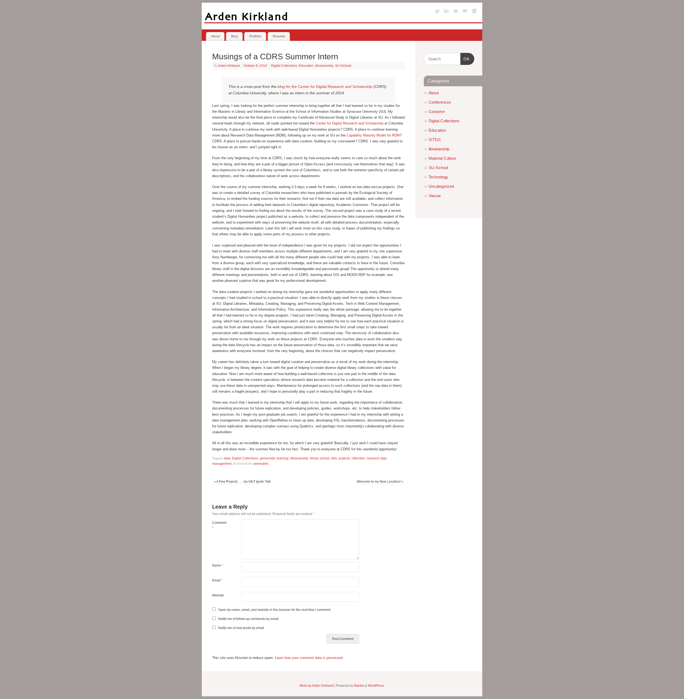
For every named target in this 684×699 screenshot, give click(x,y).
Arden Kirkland (229, 65)
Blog (234, 36)
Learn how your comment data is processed (309, 658)
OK (465, 58)
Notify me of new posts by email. (241, 628)
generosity (267, 458)
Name (217, 565)
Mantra (359, 685)
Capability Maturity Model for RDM (373, 135)
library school (319, 458)
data (227, 458)
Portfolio (255, 36)
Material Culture (442, 158)
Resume (279, 36)
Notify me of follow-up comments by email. (248, 618)
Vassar (435, 195)
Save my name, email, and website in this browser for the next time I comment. (274, 609)
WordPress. (376, 685)
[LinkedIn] (446, 12)
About (215, 36)
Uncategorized (441, 186)
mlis (334, 458)
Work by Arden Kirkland (316, 685)
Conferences (440, 102)
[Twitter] (437, 12)
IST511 (435, 139)
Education (306, 65)
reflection (358, 458)
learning (283, 458)
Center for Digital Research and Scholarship (349, 123)
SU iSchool (343, 65)
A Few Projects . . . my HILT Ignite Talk (242, 481)
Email (217, 580)
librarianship (324, 65)
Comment (219, 525)
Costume (437, 111)
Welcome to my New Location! (380, 481)
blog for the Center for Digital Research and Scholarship (325, 86)
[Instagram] (474, 12)
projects (344, 458)
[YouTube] (456, 12)
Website (218, 595)
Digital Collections (284, 65)
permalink (261, 463)
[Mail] (465, 12)
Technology (438, 177)
